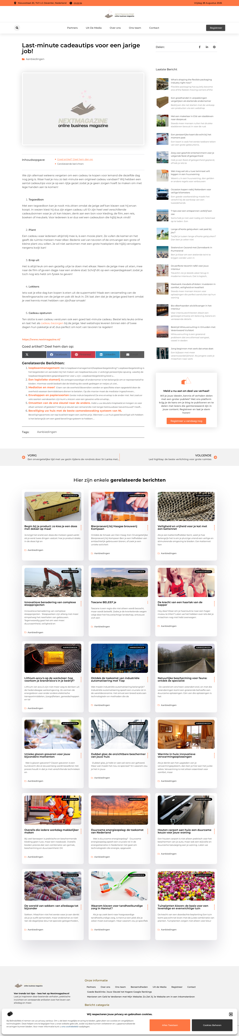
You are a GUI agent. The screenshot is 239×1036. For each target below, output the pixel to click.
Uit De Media (94, 27)
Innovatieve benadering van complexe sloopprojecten (50, 603)
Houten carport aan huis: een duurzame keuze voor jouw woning (184, 831)
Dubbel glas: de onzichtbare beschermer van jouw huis (118, 755)
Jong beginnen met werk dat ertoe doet (192, 348)
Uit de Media (159, 987)
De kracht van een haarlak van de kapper (180, 603)
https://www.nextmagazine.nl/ (41, 339)
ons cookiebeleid (69, 1026)
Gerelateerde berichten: (70, 163)
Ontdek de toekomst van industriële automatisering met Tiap (115, 679)
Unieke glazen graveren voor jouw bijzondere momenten (47, 755)
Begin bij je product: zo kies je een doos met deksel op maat (50, 527)
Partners (72, 27)
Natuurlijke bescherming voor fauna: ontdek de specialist (182, 679)
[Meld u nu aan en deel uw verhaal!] (186, 381)
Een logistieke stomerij (44, 379)
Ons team (135, 27)
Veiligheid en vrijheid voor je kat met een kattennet (182, 527)
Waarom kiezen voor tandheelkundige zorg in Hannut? (117, 907)
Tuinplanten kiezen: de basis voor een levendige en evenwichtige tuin (183, 907)
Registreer (176, 987)
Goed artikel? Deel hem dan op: (75, 159)
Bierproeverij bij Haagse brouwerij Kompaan (114, 527)
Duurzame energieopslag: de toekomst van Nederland (117, 831)
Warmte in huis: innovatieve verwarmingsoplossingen (176, 755)
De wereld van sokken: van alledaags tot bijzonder (51, 907)
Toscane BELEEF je (103, 602)
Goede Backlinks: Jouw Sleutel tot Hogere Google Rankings (119, 991)
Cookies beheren (212, 1025)
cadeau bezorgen (52, 323)
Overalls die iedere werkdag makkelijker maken (51, 831)
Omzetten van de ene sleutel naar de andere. (59, 402)
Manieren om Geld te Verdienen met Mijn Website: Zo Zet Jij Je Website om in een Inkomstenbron (141, 996)
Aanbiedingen (35, 59)
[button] (230, 1014)
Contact (154, 27)
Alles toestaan (170, 1025)
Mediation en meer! (41, 387)
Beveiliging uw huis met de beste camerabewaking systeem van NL (75, 410)
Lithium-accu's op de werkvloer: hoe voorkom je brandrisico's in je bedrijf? (49, 679)
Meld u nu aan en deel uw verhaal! (186, 390)
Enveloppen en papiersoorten (48, 395)
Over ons (115, 27)
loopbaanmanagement (44, 367)
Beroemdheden (139, 987)
